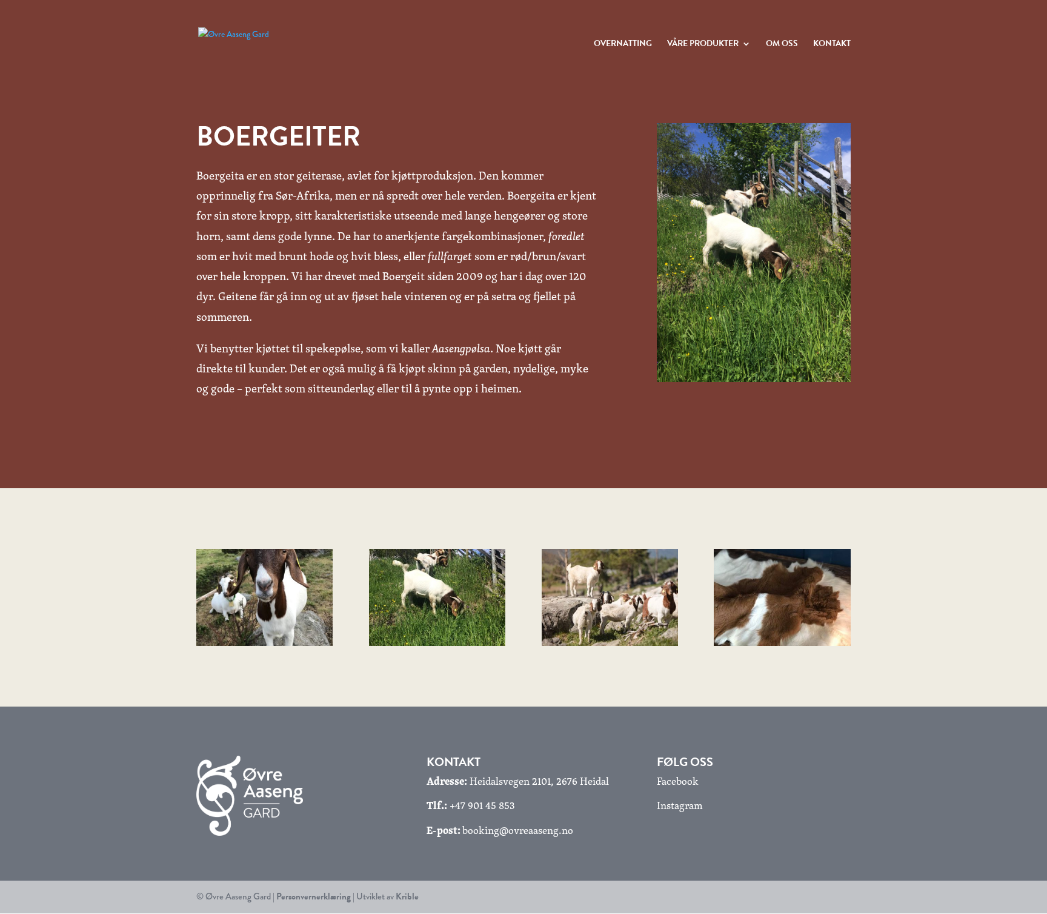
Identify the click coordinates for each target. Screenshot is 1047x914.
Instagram (680, 805)
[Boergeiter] (264, 643)
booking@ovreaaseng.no (517, 830)
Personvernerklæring (313, 896)
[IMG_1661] (782, 643)
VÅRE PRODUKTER (703, 44)
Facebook (678, 781)
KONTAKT (832, 44)
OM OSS (782, 44)
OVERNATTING (623, 44)
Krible (407, 896)
